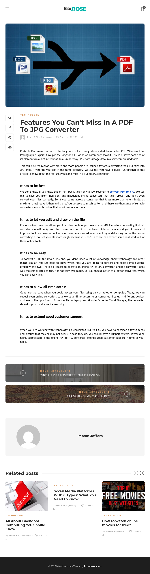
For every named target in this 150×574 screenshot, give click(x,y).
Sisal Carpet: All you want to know (88, 395)
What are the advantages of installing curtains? (70, 374)
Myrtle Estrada (12, 535)
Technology (30, 115)
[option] (27, 510)
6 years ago (46, 137)
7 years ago (25, 535)
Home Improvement (55, 371)
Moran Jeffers (33, 137)
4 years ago (71, 505)
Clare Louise (59, 505)
